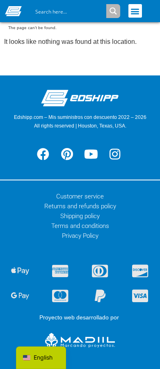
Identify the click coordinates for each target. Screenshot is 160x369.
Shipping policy (80, 216)
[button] (135, 11)
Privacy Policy (80, 235)
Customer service (80, 196)
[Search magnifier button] (113, 11)
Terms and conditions (80, 226)
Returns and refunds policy (80, 206)
